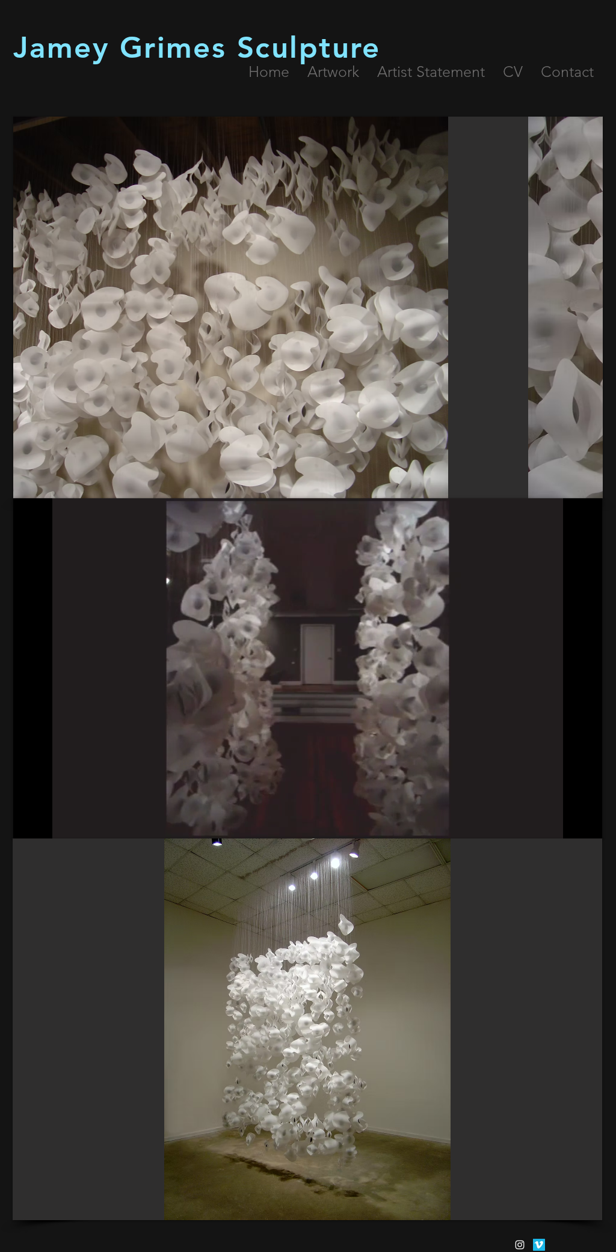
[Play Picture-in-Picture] (565, 822)
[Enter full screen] (586, 822)
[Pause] (29, 822)
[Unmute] (49, 822)
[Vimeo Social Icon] (539, 1245)
